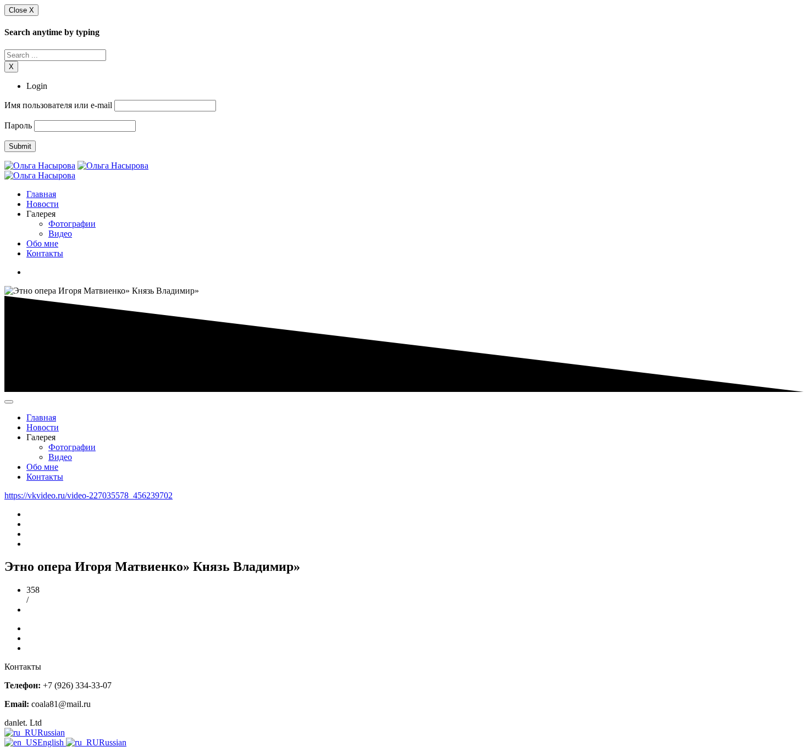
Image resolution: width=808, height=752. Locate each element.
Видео (60, 233)
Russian (51, 732)
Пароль (18, 125)
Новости (42, 204)
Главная (41, 194)
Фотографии (72, 223)
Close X (21, 10)
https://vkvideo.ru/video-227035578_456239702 (88, 495)
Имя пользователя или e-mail (58, 105)
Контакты (44, 253)
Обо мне (42, 243)
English (51, 742)
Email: (16, 704)
